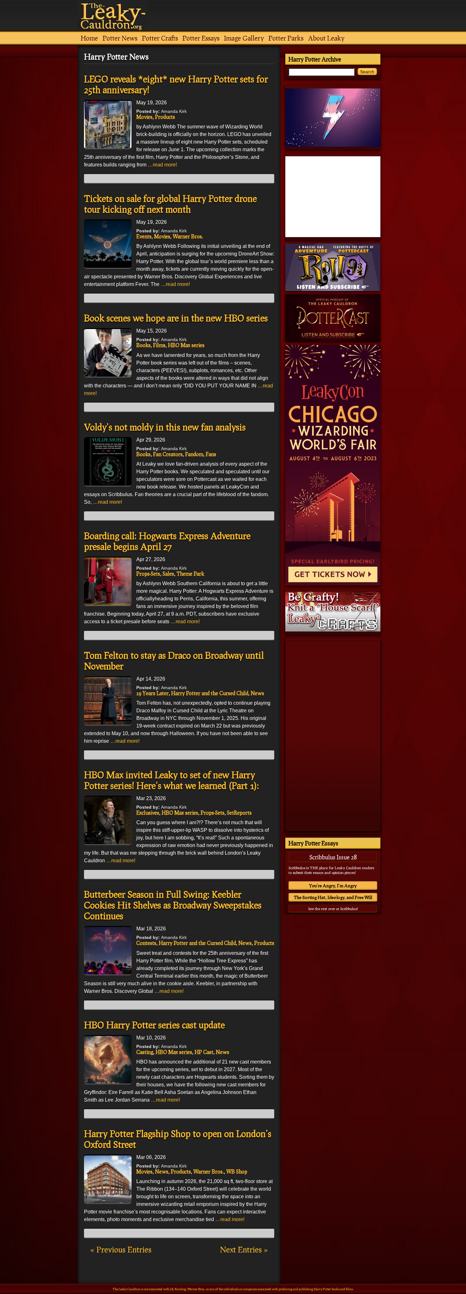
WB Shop (236, 1171)
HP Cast (204, 1052)
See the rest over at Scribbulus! (333, 908)
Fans (211, 454)
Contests (146, 943)
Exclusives (147, 813)
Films (159, 345)
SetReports (239, 813)
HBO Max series (186, 345)
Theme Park (190, 574)
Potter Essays (201, 38)
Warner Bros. (188, 236)
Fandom (194, 454)
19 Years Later (152, 693)
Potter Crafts (160, 38)
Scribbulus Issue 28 (333, 857)
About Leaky (326, 38)
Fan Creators (168, 454)
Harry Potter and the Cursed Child (209, 693)
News (257, 693)
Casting (144, 1052)
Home (89, 38)
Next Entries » (244, 1249)
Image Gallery (244, 38)
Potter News (120, 38)
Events (144, 236)
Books (143, 345)
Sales (168, 574)
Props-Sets (148, 574)
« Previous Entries (121, 1249)
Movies (144, 117)
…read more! (162, 164)
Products (165, 117)
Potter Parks (286, 38)
